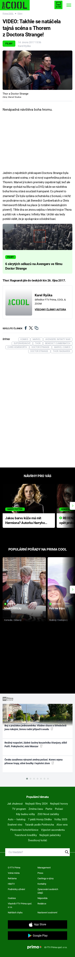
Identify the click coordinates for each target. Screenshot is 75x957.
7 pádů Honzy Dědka (40, 819)
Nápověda (42, 898)
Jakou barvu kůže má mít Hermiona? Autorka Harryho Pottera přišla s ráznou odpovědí (25, 520)
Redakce (42, 903)
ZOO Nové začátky (48, 814)
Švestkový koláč (37, 840)
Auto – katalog (16, 819)
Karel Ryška (24, 46)
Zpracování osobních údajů (48, 891)
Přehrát (12, 604)
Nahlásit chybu (15, 912)
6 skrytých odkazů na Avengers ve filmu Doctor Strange (33, 266)
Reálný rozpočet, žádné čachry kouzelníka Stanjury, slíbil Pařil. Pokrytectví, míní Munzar (36, 744)
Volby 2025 (60, 819)
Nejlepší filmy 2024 (36, 803)
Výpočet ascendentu (53, 829)
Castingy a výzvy (46, 878)
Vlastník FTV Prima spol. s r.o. (20, 905)
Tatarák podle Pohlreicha (39, 824)
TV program (19, 808)
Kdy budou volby (25, 814)
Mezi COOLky (12, 608)
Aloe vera (62, 824)
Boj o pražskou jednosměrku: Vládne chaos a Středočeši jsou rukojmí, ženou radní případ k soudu (35, 727)
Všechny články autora (50, 309)
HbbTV (11, 884)
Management (44, 867)
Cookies (12, 898)
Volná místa (14, 873)
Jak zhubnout (15, 803)
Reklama (12, 878)
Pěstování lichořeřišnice (24, 829)
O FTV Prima (14, 867)
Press (40, 873)
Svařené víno (15, 824)
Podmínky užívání (16, 889)
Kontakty (42, 884)
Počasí (59, 808)
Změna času (36, 808)
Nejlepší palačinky (50, 835)
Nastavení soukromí (47, 912)
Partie (49, 808)
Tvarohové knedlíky (25, 835)
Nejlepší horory (59, 803)
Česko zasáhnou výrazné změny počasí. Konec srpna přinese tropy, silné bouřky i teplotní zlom (34, 761)
